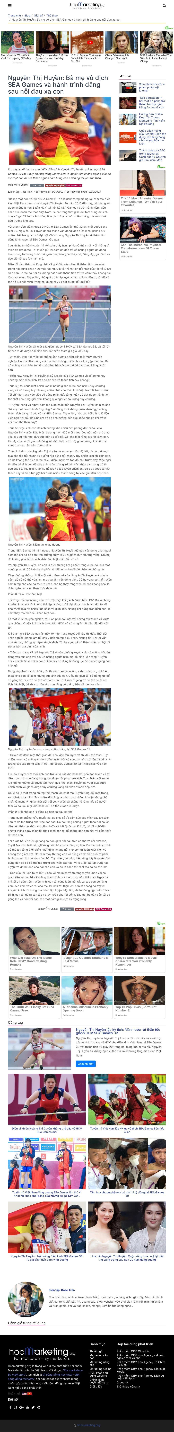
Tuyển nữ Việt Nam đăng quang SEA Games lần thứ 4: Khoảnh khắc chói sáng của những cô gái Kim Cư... (47, 1194)
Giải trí (38, 15)
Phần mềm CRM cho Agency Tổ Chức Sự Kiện (141, 1363)
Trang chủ (14, 15)
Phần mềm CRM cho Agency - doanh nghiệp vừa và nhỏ (140, 1357)
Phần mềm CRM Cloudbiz (133, 1351)
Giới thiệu (96, 1386)
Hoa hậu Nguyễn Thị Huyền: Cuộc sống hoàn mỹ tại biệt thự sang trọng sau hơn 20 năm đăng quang (127, 1258)
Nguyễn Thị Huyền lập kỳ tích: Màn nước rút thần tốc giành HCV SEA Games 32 (118, 1031)
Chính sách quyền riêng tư (99, 1381)
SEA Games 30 (73, 185)
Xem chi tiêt (85, 1063)
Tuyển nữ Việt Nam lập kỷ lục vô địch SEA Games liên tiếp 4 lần (127, 1130)
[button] (29, 1393)
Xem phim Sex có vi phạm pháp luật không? (152, 87)
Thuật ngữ (96, 1351)
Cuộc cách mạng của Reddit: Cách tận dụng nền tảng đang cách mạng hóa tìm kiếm (152, 137)
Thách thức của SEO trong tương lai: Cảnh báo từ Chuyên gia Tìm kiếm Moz (152, 155)
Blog (27, 15)
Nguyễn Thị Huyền (55, 185)
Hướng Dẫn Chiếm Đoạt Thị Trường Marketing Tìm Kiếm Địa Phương (152, 119)
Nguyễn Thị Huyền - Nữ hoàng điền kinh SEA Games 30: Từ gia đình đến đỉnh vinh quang (47, 1258)
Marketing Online (100, 1369)
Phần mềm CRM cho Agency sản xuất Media (141, 1370)
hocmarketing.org (88, 1425)
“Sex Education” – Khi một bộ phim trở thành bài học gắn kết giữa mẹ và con (152, 102)
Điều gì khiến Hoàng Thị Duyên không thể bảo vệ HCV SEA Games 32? (47, 1130)
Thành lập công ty (128, 1386)
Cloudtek (122, 1382)
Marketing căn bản (99, 1357)
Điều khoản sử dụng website (99, 1374)
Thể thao (52, 15)
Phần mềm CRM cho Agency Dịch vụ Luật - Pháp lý (140, 1377)
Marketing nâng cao (100, 1363)
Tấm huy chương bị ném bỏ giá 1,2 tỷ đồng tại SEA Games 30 (127, 1194)
